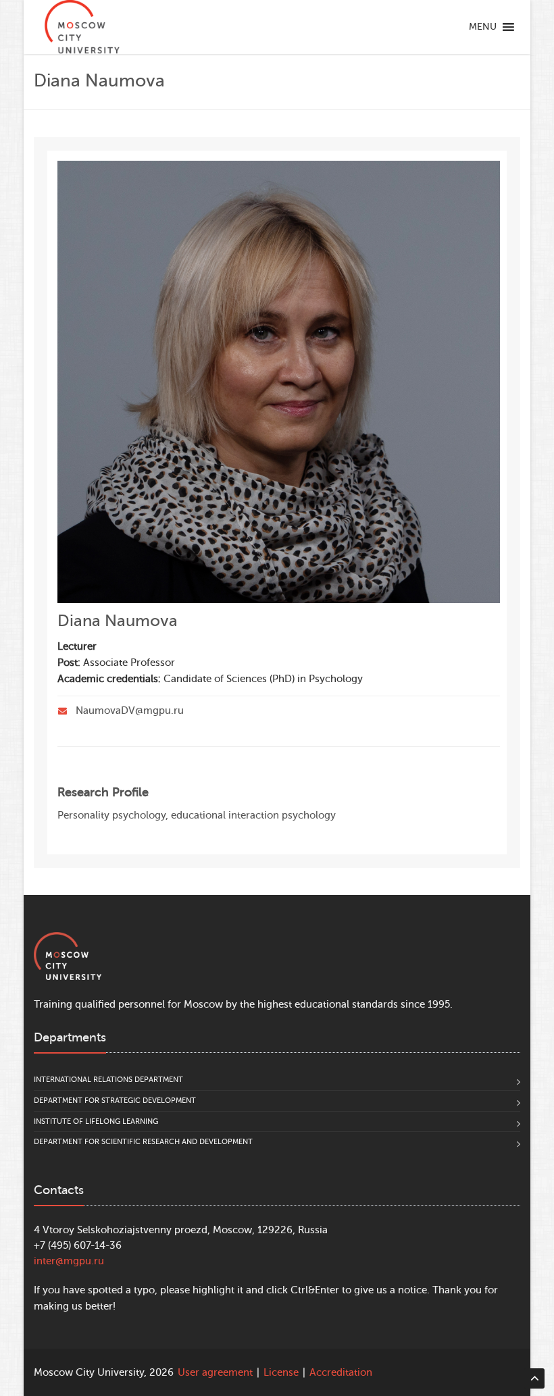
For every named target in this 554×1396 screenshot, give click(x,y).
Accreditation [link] (340, 1372)
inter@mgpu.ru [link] (69, 1261)
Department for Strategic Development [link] (115, 1100)
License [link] (281, 1372)
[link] (82, 27)
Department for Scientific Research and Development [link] (143, 1141)
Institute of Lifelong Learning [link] (96, 1121)
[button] (483, 27)
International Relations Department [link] (108, 1079)
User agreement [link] (215, 1372)
